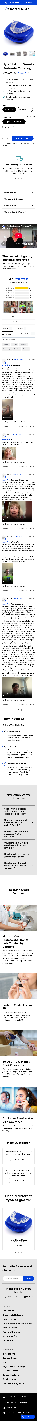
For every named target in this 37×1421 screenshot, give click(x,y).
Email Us (29, 1296)
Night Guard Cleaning (13, 1366)
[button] (31, 426)
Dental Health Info (12, 1375)
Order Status (9, 1319)
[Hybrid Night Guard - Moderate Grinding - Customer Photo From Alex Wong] (29, 304)
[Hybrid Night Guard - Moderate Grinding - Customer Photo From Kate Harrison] (14, 304)
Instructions (8, 1354)
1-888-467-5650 (12, 1296)
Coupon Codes (10, 1358)
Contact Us (20, 1180)
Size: (4, 105)
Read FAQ (19, 1159)
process (23, 345)
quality (16, 349)
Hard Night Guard (18, 1241)
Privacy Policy (9, 1336)
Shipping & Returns (12, 1315)
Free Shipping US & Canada (16, 1402)
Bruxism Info (9, 1379)
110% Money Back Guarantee (20, 2)
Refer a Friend (9, 1327)
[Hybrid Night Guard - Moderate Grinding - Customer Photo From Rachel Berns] (14, 310)
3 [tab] (21, 178)
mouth (25, 349)
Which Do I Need (28, 117)
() (34, 8)
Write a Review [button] (19, 317)
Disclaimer (8, 1340)
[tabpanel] (18, 165)
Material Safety (10, 1371)
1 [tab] (15, 178)
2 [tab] (18, 178)
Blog (4, 1362)
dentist (6, 345)
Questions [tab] (19, 329)
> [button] (25, 710)
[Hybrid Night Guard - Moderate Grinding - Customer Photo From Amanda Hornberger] (29, 310)
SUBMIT (28, 1279)
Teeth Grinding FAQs (13, 1383)
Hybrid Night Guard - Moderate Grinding (14, 422)
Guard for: (18, 117)
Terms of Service (11, 1332)
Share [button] (6, 426)
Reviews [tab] (5, 329)
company (6, 349)
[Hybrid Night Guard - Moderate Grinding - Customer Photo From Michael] (7, 304)
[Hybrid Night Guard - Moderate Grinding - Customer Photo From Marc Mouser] (22, 304)
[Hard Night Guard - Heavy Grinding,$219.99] (18, 1222)
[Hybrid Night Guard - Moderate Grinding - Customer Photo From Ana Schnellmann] (7, 310)
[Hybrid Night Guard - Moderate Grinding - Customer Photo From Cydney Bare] (22, 310)
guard (14, 345)
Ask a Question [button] (19, 322)
